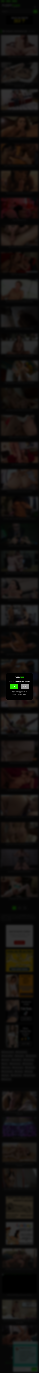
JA (14, 686)
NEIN (24, 686)
